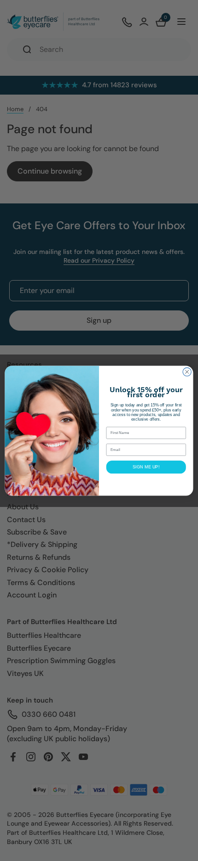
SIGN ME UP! (146, 466)
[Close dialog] (187, 371)
